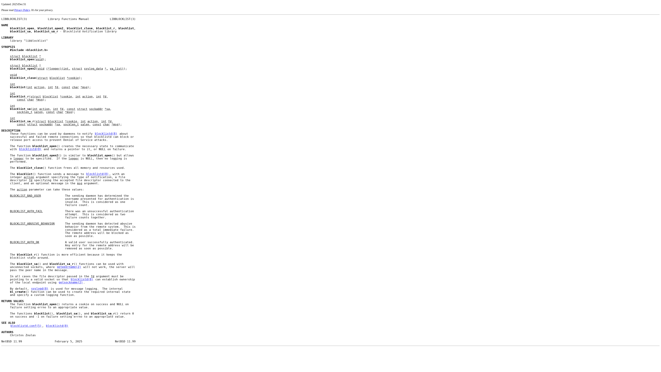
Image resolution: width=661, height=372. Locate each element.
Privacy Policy (22, 10)
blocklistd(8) (106, 133)
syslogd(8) (39, 288)
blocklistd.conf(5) (26, 326)
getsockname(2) (71, 282)
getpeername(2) (69, 267)
